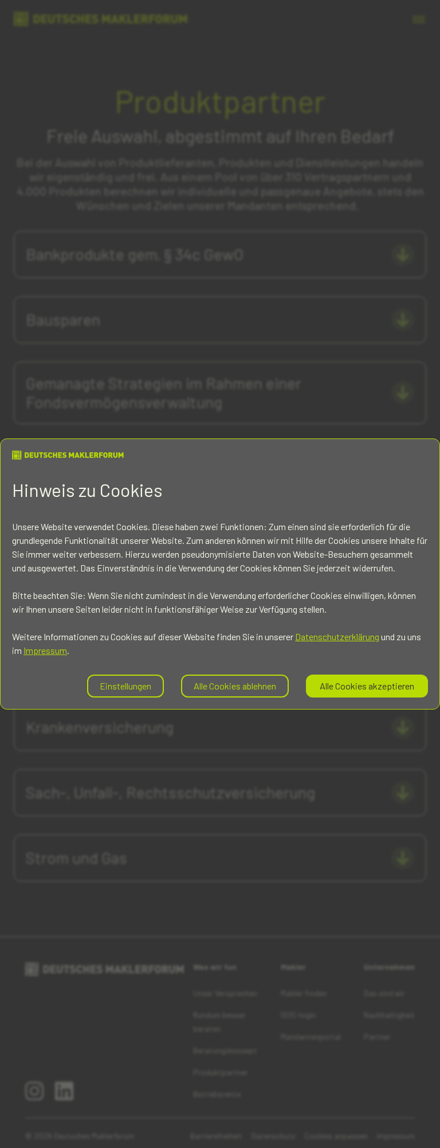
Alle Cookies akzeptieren (367, 685)
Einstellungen (125, 685)
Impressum (45, 650)
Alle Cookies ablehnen (235, 685)
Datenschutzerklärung (337, 636)
